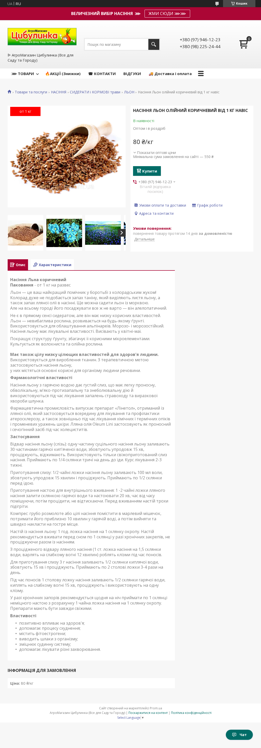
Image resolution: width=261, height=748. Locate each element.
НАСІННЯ (58, 92)
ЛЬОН (129, 92)
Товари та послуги (31, 92)
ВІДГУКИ (132, 73)
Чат (243, 734)
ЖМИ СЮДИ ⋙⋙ (167, 13)
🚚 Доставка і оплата (170, 73)
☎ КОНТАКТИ (102, 73)
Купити (149, 171)
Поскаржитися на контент (148, 713)
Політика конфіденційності (191, 713)
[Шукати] (153, 44)
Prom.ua (156, 708)
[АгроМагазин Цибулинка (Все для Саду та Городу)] (42, 36)
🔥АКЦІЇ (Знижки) (63, 73)
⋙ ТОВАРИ (22, 73)
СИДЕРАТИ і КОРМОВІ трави (95, 92)
